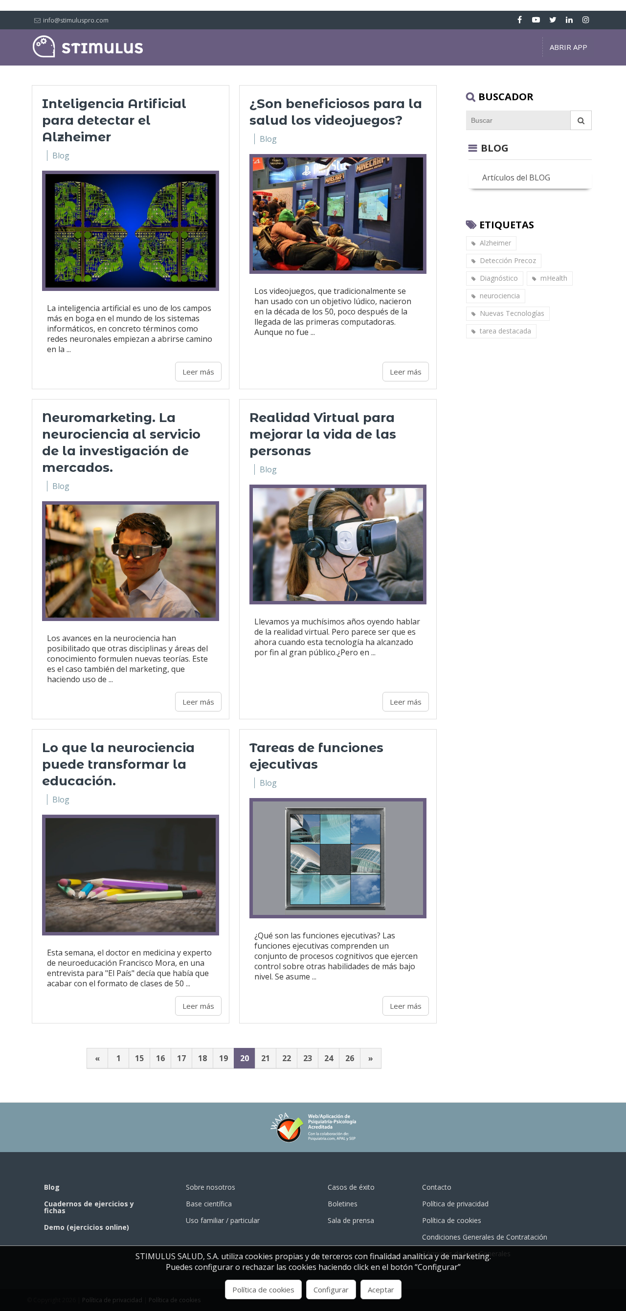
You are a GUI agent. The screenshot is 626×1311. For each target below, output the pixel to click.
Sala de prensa (351, 1220)
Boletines (343, 1203)
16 (160, 1058)
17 (181, 1058)
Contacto (436, 1187)
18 (202, 1058)
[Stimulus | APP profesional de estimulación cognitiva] (88, 55)
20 (244, 1058)
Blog (60, 155)
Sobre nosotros (210, 1187)
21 (265, 1058)
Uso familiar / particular (223, 1220)
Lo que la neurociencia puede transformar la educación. (118, 764)
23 (307, 1058)
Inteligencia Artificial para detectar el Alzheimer (114, 120)
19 (223, 1058)
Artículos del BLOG (516, 177)
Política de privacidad (455, 1203)
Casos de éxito (351, 1187)
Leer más (198, 372)
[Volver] (473, 148)
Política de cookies (451, 1220)
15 (139, 1058)
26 (349, 1058)
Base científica (209, 1203)
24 (328, 1058)
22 (286, 1058)
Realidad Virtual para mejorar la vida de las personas (322, 434)
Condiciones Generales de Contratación (484, 1237)
